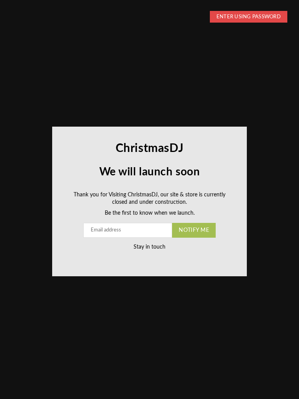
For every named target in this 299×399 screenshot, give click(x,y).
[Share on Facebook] (133, 258)
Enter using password (248, 16)
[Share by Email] (164, 258)
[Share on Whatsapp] (156, 258)
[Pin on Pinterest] (148, 258)
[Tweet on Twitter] (141, 258)
